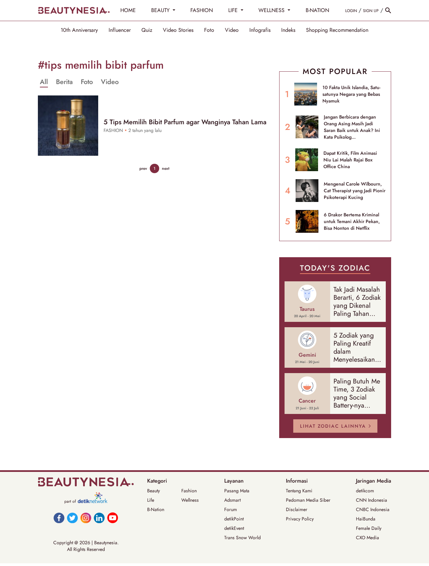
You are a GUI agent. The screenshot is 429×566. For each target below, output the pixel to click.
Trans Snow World (242, 537)
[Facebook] (59, 517)
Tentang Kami (299, 490)
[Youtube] (112, 517)
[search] (388, 10)
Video (232, 30)
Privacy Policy (300, 518)
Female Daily (368, 528)
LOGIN (351, 11)
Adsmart (232, 500)
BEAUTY (161, 10)
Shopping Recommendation (337, 30)
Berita (64, 82)
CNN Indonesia (371, 500)
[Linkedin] (99, 517)
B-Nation (155, 509)
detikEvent (234, 528)
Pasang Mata (236, 490)
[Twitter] (72, 517)
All (44, 82)
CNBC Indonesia (372, 509)
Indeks (288, 30)
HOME (128, 10)
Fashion (189, 490)
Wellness (190, 500)
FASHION (201, 10)
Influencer (120, 30)
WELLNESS (272, 10)
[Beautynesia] (74, 10)
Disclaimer (296, 509)
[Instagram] (85, 517)
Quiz (146, 30)
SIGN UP (371, 11)
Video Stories (178, 30)
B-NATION (317, 10)
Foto (209, 30)
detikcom (365, 490)
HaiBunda (365, 518)
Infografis (259, 30)
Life (150, 500)
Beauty (153, 490)
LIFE (233, 10)
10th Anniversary (79, 30)
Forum (230, 509)
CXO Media (367, 537)
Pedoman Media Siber (308, 500)
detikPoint (234, 518)
